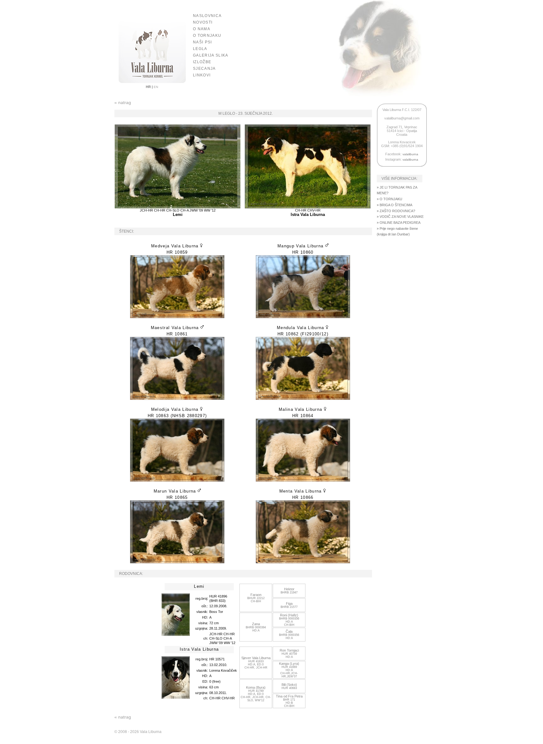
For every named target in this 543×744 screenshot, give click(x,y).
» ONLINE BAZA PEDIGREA (398, 222)
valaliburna (410, 154)
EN (155, 87)
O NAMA (201, 29)
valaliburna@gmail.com (402, 118)
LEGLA (200, 49)
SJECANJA (204, 68)
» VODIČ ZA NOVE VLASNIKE (400, 216)
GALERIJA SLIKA (210, 55)
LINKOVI (202, 75)
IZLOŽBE (202, 62)
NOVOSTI (202, 22)
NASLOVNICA (207, 16)
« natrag (122, 102)
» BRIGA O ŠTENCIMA (394, 205)
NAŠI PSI (202, 42)
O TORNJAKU (207, 35)
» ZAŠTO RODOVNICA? (396, 211)
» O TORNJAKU (389, 199)
